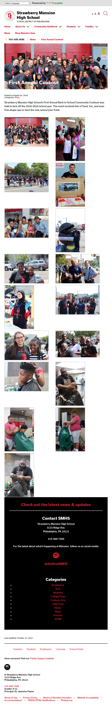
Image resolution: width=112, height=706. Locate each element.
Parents (58, 615)
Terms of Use (10, 697)
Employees (46, 649)
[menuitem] (9, 26)
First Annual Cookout (52, 39)
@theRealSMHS (56, 563)
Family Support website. (42, 658)
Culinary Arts (57, 600)
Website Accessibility (88, 697)
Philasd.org (66, 700)
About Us (20, 26)
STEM (58, 619)
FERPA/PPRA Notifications (41, 700)
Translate (57, 3)
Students (71, 26)
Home (7, 26)
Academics (58, 585)
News (7, 33)
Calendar (60, 649)
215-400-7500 (11, 686)
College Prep (58, 596)
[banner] (56, 24)
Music (58, 607)
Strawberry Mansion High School (36, 15)
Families (89, 26)
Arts (57, 588)
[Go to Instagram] (7, 666)
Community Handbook (45, 26)
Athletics (58, 592)
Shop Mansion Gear (25, 33)
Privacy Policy (30, 697)
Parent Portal (76, 649)
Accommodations (13, 700)
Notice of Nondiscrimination (57, 697)
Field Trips (58, 604)
